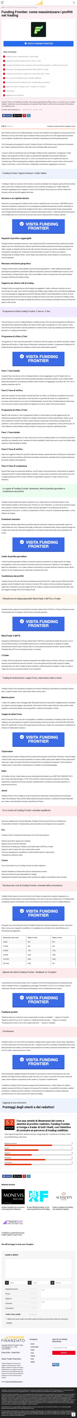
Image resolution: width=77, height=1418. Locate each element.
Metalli (32, 1362)
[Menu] (2, 2)
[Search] (73, 2)
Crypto (32, 1350)
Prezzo (8, 1294)
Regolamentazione (12, 1289)
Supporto (9, 1299)
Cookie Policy (15, 1352)
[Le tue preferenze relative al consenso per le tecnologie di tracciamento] (73, 1414)
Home (3, 7)
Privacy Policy (6, 1352)
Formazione (9, 1308)
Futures (33, 1356)
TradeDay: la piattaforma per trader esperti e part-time (13, 1234)
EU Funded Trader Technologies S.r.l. (11, 109)
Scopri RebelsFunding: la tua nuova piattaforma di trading (38, 1208)
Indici (32, 1359)
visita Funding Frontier (40, 43)
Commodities (34, 1347)
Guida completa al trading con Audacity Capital (62, 1208)
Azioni (73, 126)
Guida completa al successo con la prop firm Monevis (13, 1208)
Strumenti (9, 1303)
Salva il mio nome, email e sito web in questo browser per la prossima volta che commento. (37, 1319)
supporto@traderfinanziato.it (14, 1381)
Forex (32, 1353)
